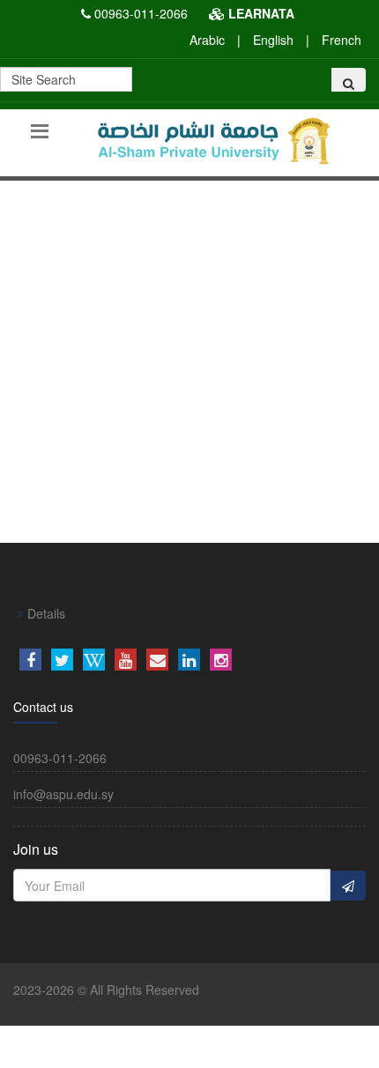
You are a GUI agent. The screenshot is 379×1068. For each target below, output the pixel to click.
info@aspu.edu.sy (63, 794)
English (273, 39)
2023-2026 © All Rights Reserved (106, 989)
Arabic (207, 39)
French (341, 39)
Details (44, 613)
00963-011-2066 (141, 13)
